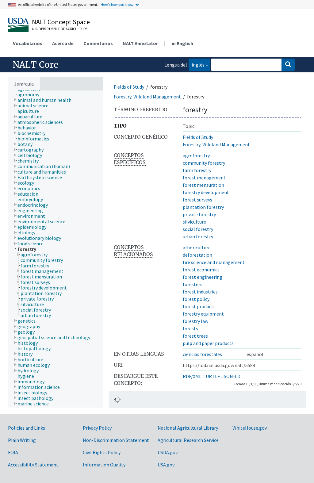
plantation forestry (203, 207)
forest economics (201, 269)
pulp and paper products (208, 343)
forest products (199, 306)
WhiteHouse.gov (249, 428)
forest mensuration (203, 185)
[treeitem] (31, 94)
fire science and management (214, 262)
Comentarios (98, 43)
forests (190, 328)
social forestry (198, 229)
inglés (197, 64)
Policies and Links (26, 428)
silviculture (194, 222)
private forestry (199, 214)
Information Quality (104, 465)
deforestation (197, 255)
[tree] (55, 249)
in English (182, 43)
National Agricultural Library (188, 428)
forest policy (196, 299)
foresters (192, 284)
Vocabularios (27, 43)
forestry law (195, 321)
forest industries (200, 292)
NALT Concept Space (61, 21)
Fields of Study (129, 87)
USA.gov (166, 465)
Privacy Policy (97, 428)
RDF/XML (192, 376)
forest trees (195, 336)
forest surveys (197, 200)
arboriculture (197, 247)
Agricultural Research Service (188, 440)
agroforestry (196, 155)
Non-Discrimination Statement (116, 440)
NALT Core (35, 64)
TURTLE (211, 376)
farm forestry (197, 170)
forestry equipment (203, 314)
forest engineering (202, 277)
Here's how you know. (117, 4)
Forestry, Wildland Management (147, 97)
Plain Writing (22, 440)
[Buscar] (288, 65)
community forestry (204, 163)
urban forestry (198, 236)
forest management (204, 177)
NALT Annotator (140, 43)
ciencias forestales (202, 354)
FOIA (13, 452)
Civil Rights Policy (102, 452)
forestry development (206, 192)
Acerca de (63, 43)
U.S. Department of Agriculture (59, 28)
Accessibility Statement (33, 465)
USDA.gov (168, 452)
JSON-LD (230, 376)
